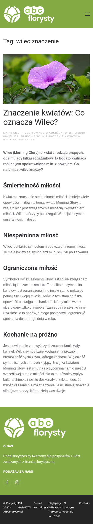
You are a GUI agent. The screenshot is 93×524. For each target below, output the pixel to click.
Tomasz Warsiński (48, 132)
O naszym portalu (69, 507)
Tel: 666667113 (23, 505)
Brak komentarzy (19, 139)
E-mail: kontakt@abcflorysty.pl (39, 505)
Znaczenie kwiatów (63, 136)
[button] (87, 14)
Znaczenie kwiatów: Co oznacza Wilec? (44, 117)
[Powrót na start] (29, 14)
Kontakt (84, 503)
